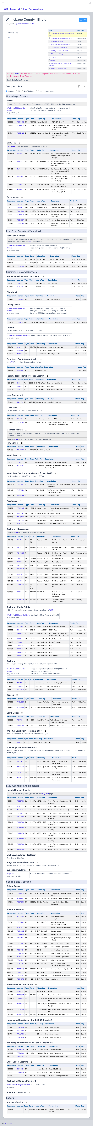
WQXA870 (20, 979)
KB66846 (20, 975)
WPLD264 (20, 422)
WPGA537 (20, 772)
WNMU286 (20, 223)
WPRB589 (20, 917)
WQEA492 (20, 354)
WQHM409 (20, 1050)
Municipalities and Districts (59, 48)
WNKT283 (20, 850)
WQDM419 (20, 969)
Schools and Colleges (57, 54)
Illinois (25, 9)
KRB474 (19, 574)
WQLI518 (20, 950)
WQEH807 (20, 214)
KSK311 (19, 761)
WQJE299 (20, 450)
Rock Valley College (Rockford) (18, 1085)
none (18, 347)
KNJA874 (20, 402)
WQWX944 (20, 720)
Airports (52, 60)
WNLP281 (20, 176)
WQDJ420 (20, 963)
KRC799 (19, 208)
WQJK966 (20, 211)
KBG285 (19, 161)
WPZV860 (20, 1053)
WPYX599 (20, 960)
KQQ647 (20, 938)
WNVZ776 (20, 893)
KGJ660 (19, 630)
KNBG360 (20, 633)
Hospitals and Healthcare (58, 68)
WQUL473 (20, 827)
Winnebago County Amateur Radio (61, 38)
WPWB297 (20, 725)
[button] (90, 3)
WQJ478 (20, 626)
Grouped (11, 91)
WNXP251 (20, 350)
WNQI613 (20, 322)
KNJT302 (20, 1069)
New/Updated (29, 91)
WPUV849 (20, 689)
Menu (84, 20)
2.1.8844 (8, 1123)
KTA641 (19, 947)
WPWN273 (20, 972)
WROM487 (12, 146)
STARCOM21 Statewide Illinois (18, 335)
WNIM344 (20, 153)
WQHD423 (20, 125)
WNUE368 (20, 767)
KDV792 (19, 558)
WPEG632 (20, 1056)
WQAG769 (20, 778)
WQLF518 (20, 927)
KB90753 (20, 484)
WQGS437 (20, 998)
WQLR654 (20, 902)
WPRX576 (20, 810)
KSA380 (19, 204)
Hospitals (45, 794)
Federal (53, 57)
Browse (13, 9)
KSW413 (19, 540)
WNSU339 (20, 702)
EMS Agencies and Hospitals (59, 51)
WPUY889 (20, 266)
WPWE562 (20, 370)
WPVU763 (20, 1027)
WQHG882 (20, 899)
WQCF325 (20, 584)
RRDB (6, 9)
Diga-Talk (10, 873)
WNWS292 (20, 513)
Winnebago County (36, 9)
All (19, 91)
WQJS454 (20, 517)
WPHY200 (20, 1009)
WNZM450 (20, 299)
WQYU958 (20, 707)
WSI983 (19, 184)
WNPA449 (20, 490)
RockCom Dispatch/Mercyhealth (60, 44)
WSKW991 (20, 553)
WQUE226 (20, 599)
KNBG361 (20, 649)
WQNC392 (20, 1072)
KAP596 (19, 169)
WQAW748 (20, 953)
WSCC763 (20, 801)
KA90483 (20, 283)
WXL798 (19, 547)
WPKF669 (20, 523)
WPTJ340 (20, 686)
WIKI (30, 242)
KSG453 (19, 383)
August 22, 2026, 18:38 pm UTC (24, 24)
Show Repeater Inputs (46, 91)
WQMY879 (20, 122)
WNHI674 (20, 991)
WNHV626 (20, 568)
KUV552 (19, 592)
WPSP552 (20, 943)
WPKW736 (20, 1015)
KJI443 (19, 462)
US (19, 9)
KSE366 (19, 419)
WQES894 (20, 995)
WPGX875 (20, 466)
